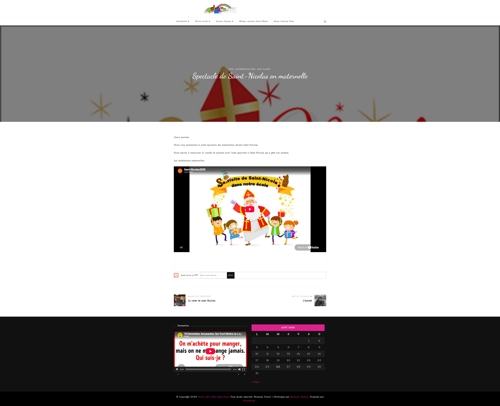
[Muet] (239, 371)
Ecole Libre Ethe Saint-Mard (267, 8)
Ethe (231, 69)
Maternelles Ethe (245, 69)
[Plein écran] (243, 371)
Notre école (201, 21)
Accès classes (223, 21)
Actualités (181, 21)
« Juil (255, 381)
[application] (210, 351)
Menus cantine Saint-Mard (253, 21)
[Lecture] (177, 371)
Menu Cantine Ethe (284, 21)
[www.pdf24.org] (176, 275)
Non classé (263, 69)
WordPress (249, 400)
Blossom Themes (299, 396)
